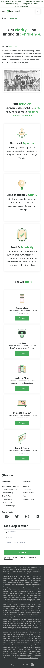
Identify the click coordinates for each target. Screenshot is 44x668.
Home (4, 18)
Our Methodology (8, 506)
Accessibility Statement (10, 486)
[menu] (3, 11)
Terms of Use (7, 502)
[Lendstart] (13, 11)
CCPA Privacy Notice (9, 489)
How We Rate (7, 496)
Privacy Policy (7, 499)
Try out (22, 318)
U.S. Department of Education (28, 658)
